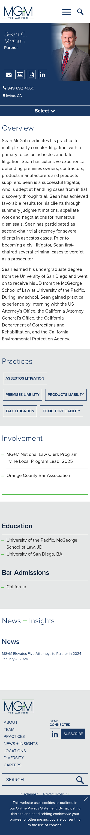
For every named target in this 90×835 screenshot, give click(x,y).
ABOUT (11, 722)
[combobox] (45, 779)
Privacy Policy (54, 794)
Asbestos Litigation (25, 378)
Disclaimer (29, 794)
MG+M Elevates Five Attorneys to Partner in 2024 (41, 653)
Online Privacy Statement (36, 808)
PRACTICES (14, 736)
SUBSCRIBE (73, 733)
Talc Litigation (20, 411)
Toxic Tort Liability (61, 411)
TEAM (9, 729)
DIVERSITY (14, 758)
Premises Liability (22, 394)
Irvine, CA (13, 95)
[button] (66, 12)
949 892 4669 (20, 88)
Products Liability (66, 394)
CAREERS (12, 765)
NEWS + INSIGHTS (21, 743)
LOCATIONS (15, 751)
